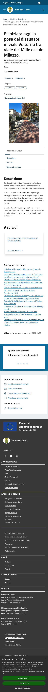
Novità (12, 19)
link (3, 673)
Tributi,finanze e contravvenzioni (17, 540)
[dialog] (24, 674)
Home (5, 19)
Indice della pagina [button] (14, 151)
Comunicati (9, 565)
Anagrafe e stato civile (13, 498)
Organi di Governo (12, 466)
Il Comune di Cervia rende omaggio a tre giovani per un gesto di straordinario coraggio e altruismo (23, 297)
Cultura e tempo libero (13, 502)
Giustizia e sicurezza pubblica (16, 536)
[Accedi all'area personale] (39, 2)
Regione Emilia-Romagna (13, 2)
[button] (24, 688)
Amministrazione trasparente (16, 655)
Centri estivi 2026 (11, 293)
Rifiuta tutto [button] (24, 683)
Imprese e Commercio (13, 509)
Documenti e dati (11, 487)
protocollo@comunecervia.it (17, 610)
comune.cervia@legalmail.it (16, 608)
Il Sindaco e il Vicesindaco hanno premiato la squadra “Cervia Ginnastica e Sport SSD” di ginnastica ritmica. (24, 322)
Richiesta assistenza (13, 644)
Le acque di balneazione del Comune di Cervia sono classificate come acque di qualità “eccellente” (23, 275)
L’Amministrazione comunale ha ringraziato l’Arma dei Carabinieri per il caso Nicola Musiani (23, 289)
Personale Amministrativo (15, 484)
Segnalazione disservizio (14, 637)
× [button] (45, 658)
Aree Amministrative (13, 470)
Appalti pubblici (11, 512)
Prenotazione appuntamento (16, 634)
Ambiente (9, 544)
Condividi (8, 78)
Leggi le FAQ (10, 641)
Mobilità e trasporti (12, 522)
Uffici (7, 473)
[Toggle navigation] (4, 9)
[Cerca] (43, 9)
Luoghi (7, 579)
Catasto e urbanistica (13, 516)
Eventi (7, 582)
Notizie (21, 19)
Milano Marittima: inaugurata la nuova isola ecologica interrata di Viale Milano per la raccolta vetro (22, 314)
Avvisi (7, 569)
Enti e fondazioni (11, 477)
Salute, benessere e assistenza (16, 547)
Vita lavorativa (10, 505)
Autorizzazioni (10, 551)
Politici (7, 480)
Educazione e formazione (14, 533)
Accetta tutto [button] (24, 678)
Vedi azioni (19, 78)
